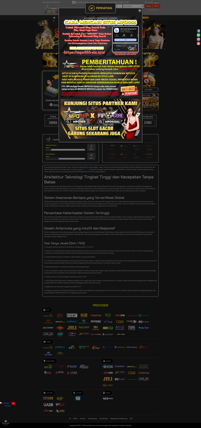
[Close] (140, 10)
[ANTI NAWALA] (7, 404)
